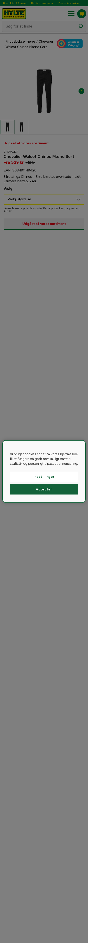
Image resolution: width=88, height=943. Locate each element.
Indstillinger (43, 477)
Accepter (44, 489)
